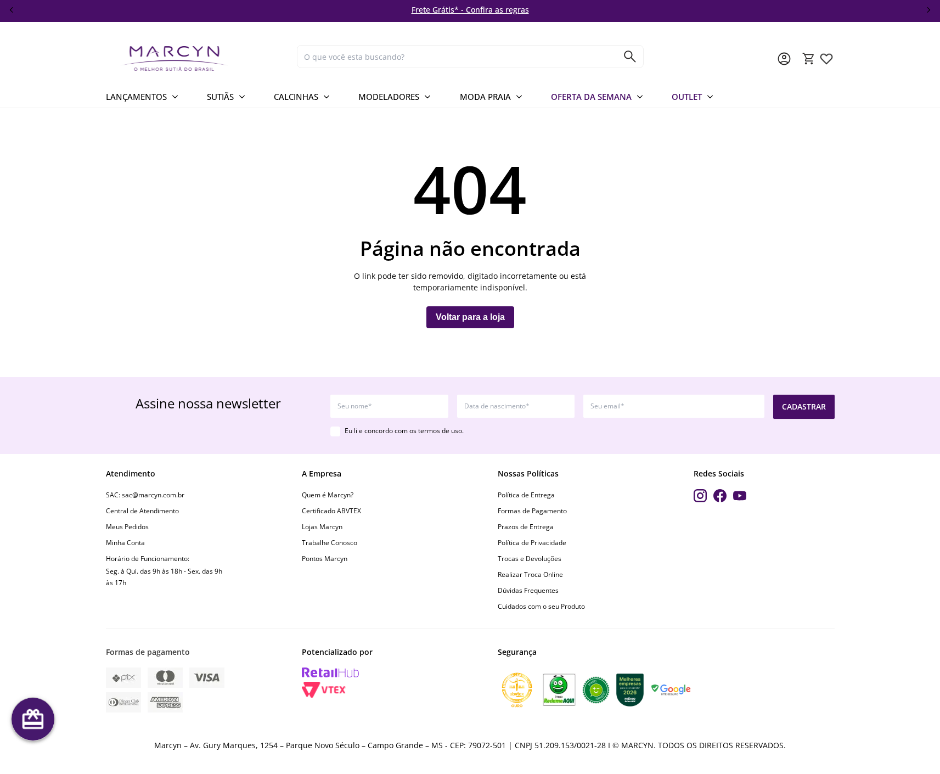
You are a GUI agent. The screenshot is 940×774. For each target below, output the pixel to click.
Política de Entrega (526, 495)
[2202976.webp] (826, 59)
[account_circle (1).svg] (784, 58)
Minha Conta (125, 542)
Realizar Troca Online (530, 574)
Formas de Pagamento (532, 510)
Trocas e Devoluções (529, 558)
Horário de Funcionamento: (147, 558)
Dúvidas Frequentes (528, 590)
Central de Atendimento (142, 510)
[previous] (11, 10)
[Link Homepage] (197, 58)
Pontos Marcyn (324, 558)
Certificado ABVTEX (331, 510)
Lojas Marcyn (322, 526)
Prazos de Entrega (526, 526)
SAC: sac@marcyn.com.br (145, 495)
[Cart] (809, 59)
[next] (928, 10)
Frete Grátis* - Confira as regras (228, 9)
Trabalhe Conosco (329, 542)
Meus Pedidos (127, 526)
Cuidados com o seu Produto (541, 606)
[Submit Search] (630, 57)
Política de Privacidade (532, 542)
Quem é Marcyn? (327, 495)
